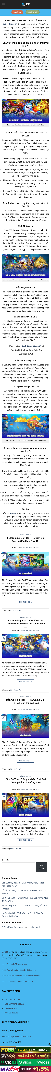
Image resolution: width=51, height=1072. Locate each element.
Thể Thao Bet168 (31, 346)
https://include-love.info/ (20, 1036)
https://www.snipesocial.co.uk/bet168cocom (21, 976)
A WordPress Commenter (13, 927)
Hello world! (35, 927)
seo (37, 548)
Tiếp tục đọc (25, 602)
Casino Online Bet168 (14, 1004)
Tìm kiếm (5, 860)
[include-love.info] (25, 4)
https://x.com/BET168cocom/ (14, 964)
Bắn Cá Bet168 (25, 535)
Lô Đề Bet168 (10, 1008)
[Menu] (3, 4)
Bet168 (13, 513)
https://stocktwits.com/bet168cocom (17, 982)
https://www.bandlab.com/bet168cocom (19, 970)
